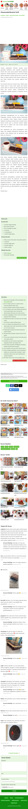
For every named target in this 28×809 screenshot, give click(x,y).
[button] (26, 1)
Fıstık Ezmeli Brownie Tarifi (6, 481)
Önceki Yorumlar (13, 753)
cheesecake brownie (5, 448)
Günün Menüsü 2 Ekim (5, 413)
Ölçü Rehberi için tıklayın (21, 257)
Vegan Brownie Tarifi (18, 481)
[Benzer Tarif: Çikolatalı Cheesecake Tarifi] (20, 502)
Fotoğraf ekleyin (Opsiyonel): (8, 784)
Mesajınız (3, 760)
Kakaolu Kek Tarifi (4, 507)
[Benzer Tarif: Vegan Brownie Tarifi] (20, 475)
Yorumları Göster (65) (14, 381)
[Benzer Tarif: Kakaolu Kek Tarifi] (7, 502)
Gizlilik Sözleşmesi (15, 800)
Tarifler (7, 15)
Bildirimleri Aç (15, 389)
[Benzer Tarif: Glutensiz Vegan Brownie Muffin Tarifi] (7, 461)
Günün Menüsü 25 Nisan (5, 425)
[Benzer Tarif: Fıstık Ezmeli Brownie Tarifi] (7, 475)
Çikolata (13, 448)
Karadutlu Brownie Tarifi (5, 493)
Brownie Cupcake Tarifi (18, 466)
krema (9, 253)
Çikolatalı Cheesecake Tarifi (19, 507)
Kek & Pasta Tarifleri (14, 15)
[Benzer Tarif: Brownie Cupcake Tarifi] (20, 461)
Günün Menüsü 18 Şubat (19, 437)
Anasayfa (3, 15)
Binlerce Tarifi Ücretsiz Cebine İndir (19, 360)
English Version (14, 802)
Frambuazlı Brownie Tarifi (19, 519)
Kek (16, 448)
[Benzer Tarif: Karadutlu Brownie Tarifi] (7, 487)
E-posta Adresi (5, 779)
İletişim (11, 797)
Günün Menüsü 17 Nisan (18, 425)
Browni (6, 446)
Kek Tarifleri (22, 15)
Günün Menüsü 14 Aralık (18, 413)
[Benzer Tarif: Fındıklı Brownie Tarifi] (7, 514)
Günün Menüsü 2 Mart (5, 437)
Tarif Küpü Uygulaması (19, 797)
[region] (14, 30)
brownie (11, 446)
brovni (2, 446)
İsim (2, 773)
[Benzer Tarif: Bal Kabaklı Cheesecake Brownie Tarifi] (20, 487)
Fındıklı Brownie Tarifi (5, 519)
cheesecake (16, 446)
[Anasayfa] (7, 2)
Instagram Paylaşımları (5, 800)
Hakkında (6, 797)
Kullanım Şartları (24, 800)
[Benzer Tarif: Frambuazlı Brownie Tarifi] (20, 514)
